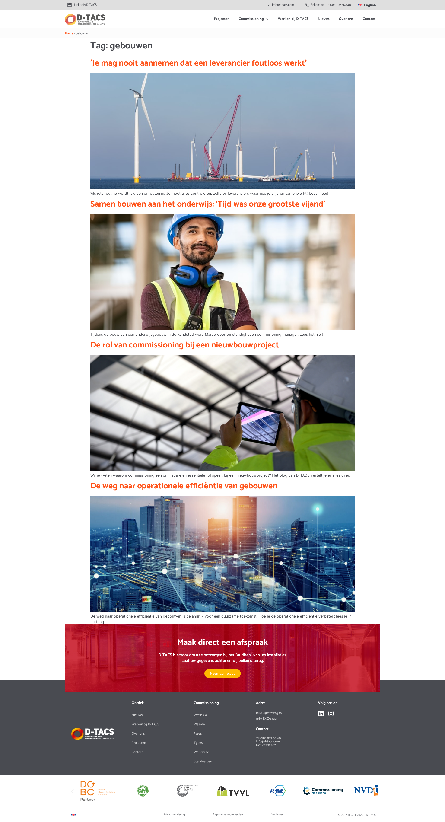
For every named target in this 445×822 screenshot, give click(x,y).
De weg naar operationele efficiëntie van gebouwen (183, 486)
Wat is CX (200, 715)
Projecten (221, 19)
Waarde (199, 724)
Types (198, 743)
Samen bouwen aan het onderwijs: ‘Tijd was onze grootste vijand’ (207, 204)
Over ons (346, 19)
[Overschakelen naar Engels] (73, 815)
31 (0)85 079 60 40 (268, 738)
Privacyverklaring (174, 814)
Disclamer (276, 814)
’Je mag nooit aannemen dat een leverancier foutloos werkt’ (198, 63)
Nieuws (324, 19)
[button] (72, 791)
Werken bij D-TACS (293, 19)
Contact (369, 19)
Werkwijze (201, 752)
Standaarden (203, 761)
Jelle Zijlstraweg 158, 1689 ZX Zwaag (270, 715)
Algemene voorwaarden (228, 814)
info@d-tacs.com (268, 741)
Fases (198, 733)
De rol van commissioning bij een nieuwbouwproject (184, 345)
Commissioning (251, 19)
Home (69, 33)
